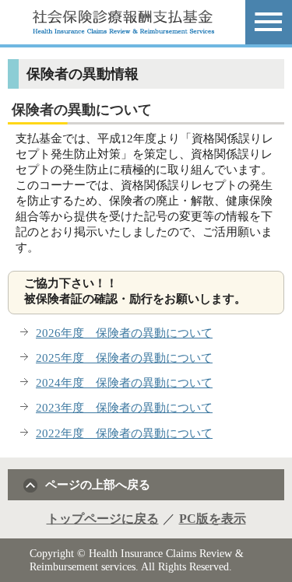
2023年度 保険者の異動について (124, 407)
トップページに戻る (103, 518)
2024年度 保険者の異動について (124, 382)
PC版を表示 (212, 518)
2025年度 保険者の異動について (124, 357)
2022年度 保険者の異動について (124, 433)
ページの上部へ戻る (97, 484)
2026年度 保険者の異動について (124, 332)
